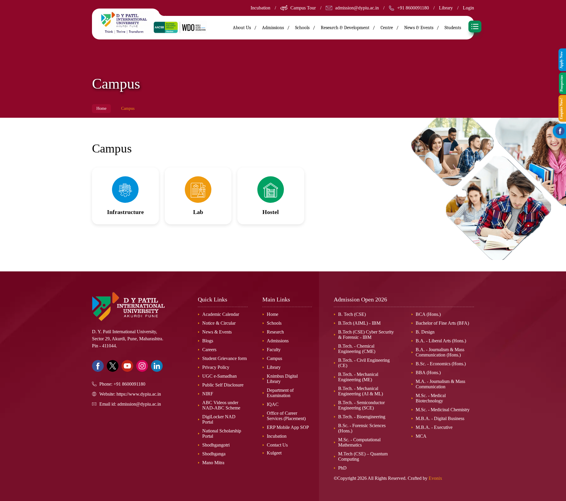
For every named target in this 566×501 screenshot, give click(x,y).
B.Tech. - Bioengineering (361, 416)
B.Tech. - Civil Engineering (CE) (364, 363)
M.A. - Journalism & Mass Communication (440, 384)
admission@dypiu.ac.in (357, 7)
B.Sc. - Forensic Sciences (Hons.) (362, 428)
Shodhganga (214, 453)
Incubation (260, 7)
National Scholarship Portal (221, 433)
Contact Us (277, 444)
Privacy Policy (215, 367)
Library (446, 7)
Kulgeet (274, 452)
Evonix (435, 478)
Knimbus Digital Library (282, 379)
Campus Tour (303, 7)
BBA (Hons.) (428, 372)
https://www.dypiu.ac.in (138, 394)
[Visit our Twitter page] (113, 366)
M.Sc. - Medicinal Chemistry (443, 409)
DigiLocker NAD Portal (219, 419)
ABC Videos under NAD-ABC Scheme (221, 405)
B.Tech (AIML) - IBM (359, 323)
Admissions (278, 340)
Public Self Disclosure (222, 384)
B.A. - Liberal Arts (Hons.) (441, 340)
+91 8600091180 (413, 7)
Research (275, 331)
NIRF (207, 393)
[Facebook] (560, 131)
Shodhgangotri (216, 444)
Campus (274, 358)
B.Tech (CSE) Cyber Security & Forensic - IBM (366, 334)
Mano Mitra (213, 462)
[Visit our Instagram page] (142, 366)
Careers (209, 349)
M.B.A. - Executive (434, 427)
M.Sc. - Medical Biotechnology (431, 398)
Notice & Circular (219, 323)
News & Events (418, 27)
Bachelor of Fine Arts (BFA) (442, 323)
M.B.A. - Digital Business (440, 418)
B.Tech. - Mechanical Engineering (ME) (358, 377)
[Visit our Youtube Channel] (127, 366)
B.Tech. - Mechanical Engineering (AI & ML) (360, 391)
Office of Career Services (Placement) (286, 416)
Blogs (207, 340)
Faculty (274, 349)
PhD (342, 467)
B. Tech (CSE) (352, 314)
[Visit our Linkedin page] (157, 366)
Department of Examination (280, 393)
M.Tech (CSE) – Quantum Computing (363, 456)
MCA (421, 436)
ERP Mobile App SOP (288, 427)
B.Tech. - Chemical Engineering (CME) (356, 349)
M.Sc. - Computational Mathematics (359, 442)
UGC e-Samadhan (219, 376)
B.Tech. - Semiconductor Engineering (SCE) (361, 405)
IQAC (273, 404)
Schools (274, 323)
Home (101, 108)
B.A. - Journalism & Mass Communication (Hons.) (440, 352)
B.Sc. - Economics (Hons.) (441, 363)
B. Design (425, 331)
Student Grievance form (224, 358)
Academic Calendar (220, 314)
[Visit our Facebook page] (98, 366)
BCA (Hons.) (428, 314)
